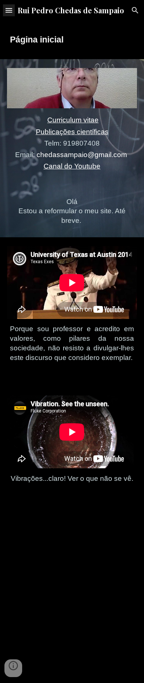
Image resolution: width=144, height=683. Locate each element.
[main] (72, 40)
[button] (9, 10)
